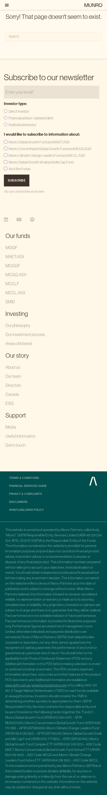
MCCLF (12, 283)
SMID (10, 301)
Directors (13, 385)
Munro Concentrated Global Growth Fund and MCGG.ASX (50, 148)
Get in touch (15, 445)
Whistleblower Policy (26, 510)
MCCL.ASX (15, 292)
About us (12, 367)
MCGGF (12, 265)
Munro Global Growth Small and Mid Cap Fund (41, 162)
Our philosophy (17, 325)
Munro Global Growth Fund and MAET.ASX (39, 142)
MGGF (11, 247)
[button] (8, 5)
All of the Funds (19, 169)
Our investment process (25, 334)
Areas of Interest (18, 343)
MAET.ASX (14, 256)
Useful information (20, 436)
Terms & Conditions (24, 478)
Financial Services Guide (28, 486)
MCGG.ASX (15, 274)
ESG (9, 403)
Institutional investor (22, 124)
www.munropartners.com (49, 685)
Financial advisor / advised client (31, 118)
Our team (13, 376)
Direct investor (19, 111)
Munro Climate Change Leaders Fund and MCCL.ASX (47, 155)
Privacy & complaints (25, 494)
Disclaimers (18, 502)
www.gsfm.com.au (17, 685)
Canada (12, 394)
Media (10, 427)
